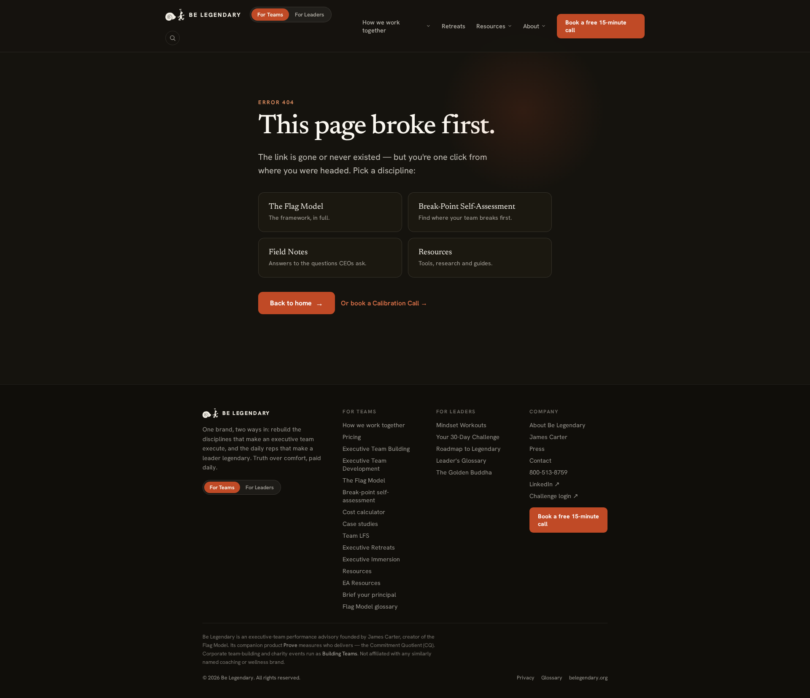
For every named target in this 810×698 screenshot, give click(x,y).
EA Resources (362, 583)
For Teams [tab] (270, 14)
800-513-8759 (548, 472)
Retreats (453, 26)
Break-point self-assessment (366, 496)
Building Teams (339, 653)
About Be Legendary (557, 425)
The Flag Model (364, 480)
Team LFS (356, 535)
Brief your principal (369, 594)
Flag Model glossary (370, 606)
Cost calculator (364, 512)
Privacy (526, 677)
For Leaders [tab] (309, 14)
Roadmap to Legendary (468, 449)
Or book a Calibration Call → (384, 303)
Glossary (551, 677)
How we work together (381, 26)
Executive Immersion (371, 559)
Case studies (360, 524)
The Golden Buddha (464, 472)
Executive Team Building (376, 449)
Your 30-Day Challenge (468, 437)
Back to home (296, 303)
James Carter (548, 437)
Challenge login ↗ (553, 496)
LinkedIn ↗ (544, 484)
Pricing (352, 437)
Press (537, 449)
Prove (290, 645)
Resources (490, 26)
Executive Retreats (369, 547)
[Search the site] (172, 38)
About (531, 26)
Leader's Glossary (461, 460)
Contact (540, 460)
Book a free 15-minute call (595, 26)
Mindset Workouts (461, 425)
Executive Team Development (364, 464)
